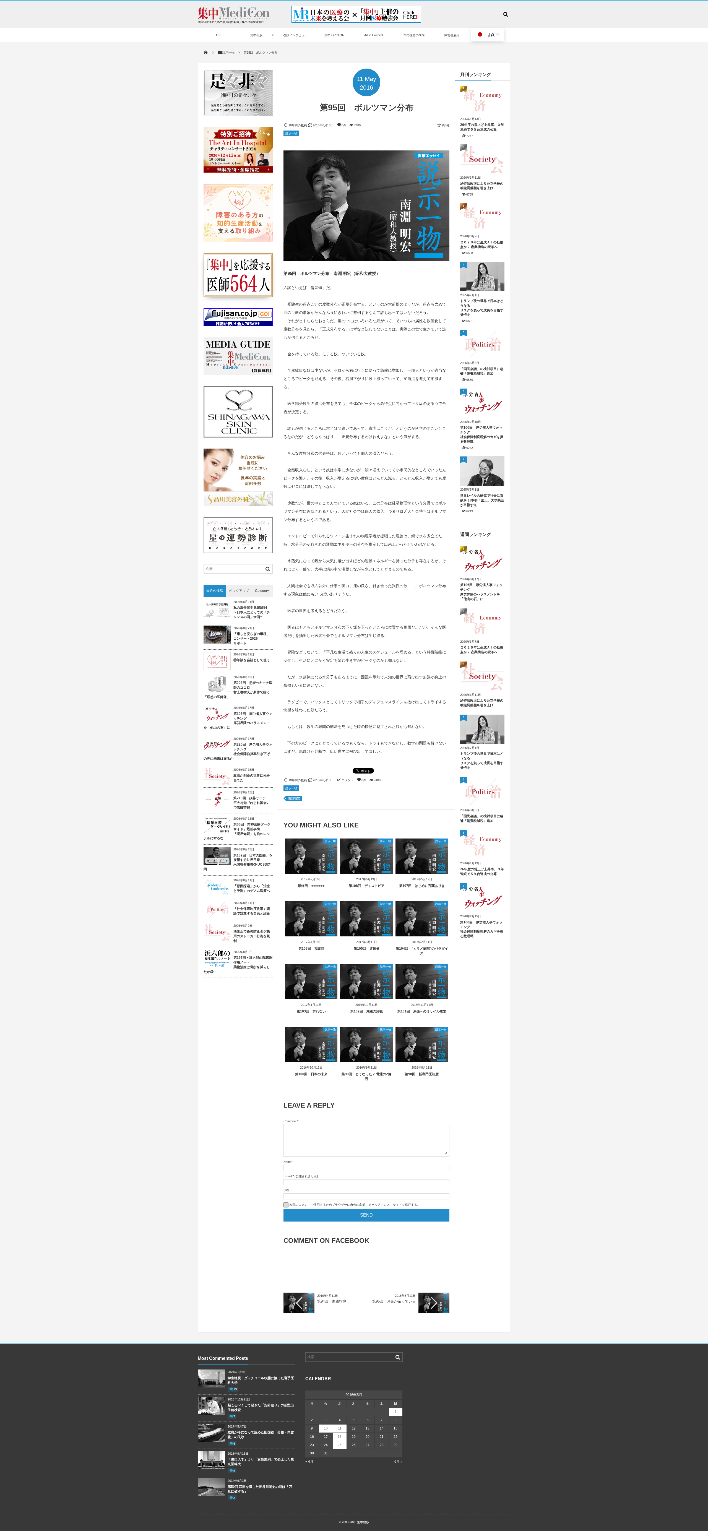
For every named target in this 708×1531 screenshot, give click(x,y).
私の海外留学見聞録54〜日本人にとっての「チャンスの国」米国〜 (251, 612)
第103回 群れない (311, 1011)
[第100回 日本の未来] (311, 1059)
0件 (344, 125)
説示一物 (291, 133)
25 (340, 1445)
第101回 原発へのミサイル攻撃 (421, 1011)
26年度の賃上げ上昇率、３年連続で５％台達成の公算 (482, 127)
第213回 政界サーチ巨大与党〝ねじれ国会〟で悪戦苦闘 (251, 802)
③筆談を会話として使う (251, 660)
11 (340, 1428)
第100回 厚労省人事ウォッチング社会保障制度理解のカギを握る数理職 (481, 434)
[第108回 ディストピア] (366, 871)
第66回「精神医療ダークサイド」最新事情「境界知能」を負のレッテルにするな (237, 831)
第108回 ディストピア (366, 886)
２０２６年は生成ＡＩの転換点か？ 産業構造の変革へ (481, 244)
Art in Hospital (373, 35)
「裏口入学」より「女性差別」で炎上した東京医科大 (261, 1461)
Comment (289, 1121)
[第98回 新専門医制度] (421, 1059)
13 (235, 1389)
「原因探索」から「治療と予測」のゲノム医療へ (251, 888)
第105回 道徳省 (366, 949)
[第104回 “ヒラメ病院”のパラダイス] (421, 934)
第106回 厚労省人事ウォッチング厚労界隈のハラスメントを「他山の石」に (238, 721)
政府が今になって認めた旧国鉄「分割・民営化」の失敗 (261, 1434)
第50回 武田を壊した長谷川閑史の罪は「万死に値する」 (260, 1489)
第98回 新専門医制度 (422, 1074)
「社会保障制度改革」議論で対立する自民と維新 (251, 911)
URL (286, 1190)
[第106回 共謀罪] (311, 934)
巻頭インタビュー (295, 35)
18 (340, 1437)
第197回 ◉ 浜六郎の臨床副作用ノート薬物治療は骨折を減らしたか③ (238, 964)
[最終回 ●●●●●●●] (311, 871)
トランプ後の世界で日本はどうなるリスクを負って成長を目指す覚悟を (481, 308)
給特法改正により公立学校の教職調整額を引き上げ (481, 186)
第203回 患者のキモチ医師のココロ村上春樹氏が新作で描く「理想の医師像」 (238, 690)
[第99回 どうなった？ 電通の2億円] (366, 1059)
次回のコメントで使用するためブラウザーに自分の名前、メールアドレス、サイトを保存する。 (354, 1204)
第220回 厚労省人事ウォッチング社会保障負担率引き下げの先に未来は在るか (238, 751)
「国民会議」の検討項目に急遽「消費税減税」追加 (481, 371)
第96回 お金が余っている (394, 1301)
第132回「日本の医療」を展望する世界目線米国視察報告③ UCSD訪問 (238, 862)
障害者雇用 (451, 35)
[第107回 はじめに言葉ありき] (421, 871)
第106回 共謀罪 (311, 949)
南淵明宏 (294, 798)
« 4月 (309, 1462)
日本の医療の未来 (412, 35)
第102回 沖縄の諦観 (366, 1011)
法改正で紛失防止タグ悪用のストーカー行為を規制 (251, 936)
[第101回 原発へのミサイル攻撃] (421, 997)
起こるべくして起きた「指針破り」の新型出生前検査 (261, 1407)
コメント (348, 780)
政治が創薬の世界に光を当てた (251, 778)
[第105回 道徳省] (366, 934)
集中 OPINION (334, 35)
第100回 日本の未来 (311, 1074)
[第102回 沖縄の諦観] (366, 997)
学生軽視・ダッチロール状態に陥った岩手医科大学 (261, 1380)
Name (287, 1161)
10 (326, 1428)
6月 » (398, 1462)
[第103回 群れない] (311, 997)
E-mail (287, 1176)
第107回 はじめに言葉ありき (422, 886)
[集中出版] (234, 18)
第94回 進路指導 (331, 1301)
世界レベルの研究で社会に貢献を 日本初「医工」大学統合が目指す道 (482, 500)
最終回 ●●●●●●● (311, 886)
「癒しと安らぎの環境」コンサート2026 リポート (251, 638)
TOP (217, 35)
